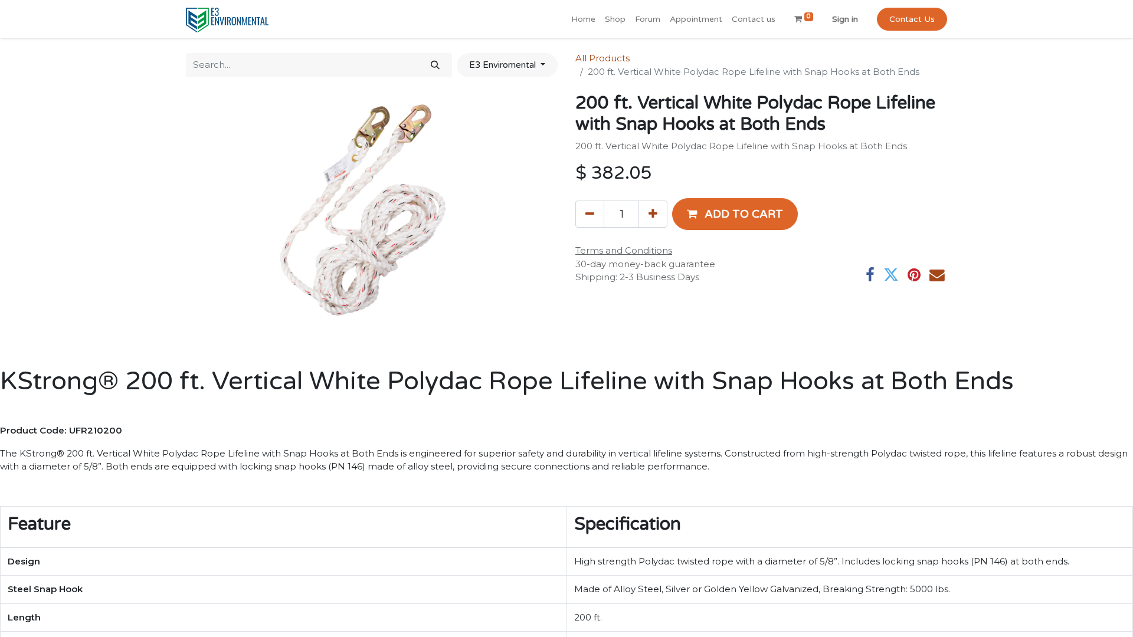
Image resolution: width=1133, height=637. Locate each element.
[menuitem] (583, 19)
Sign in (845, 19)
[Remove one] (589, 214)
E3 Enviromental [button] (503, 65)
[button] (735, 214)
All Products (602, 58)
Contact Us (912, 19)
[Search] (435, 65)
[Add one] (652, 214)
